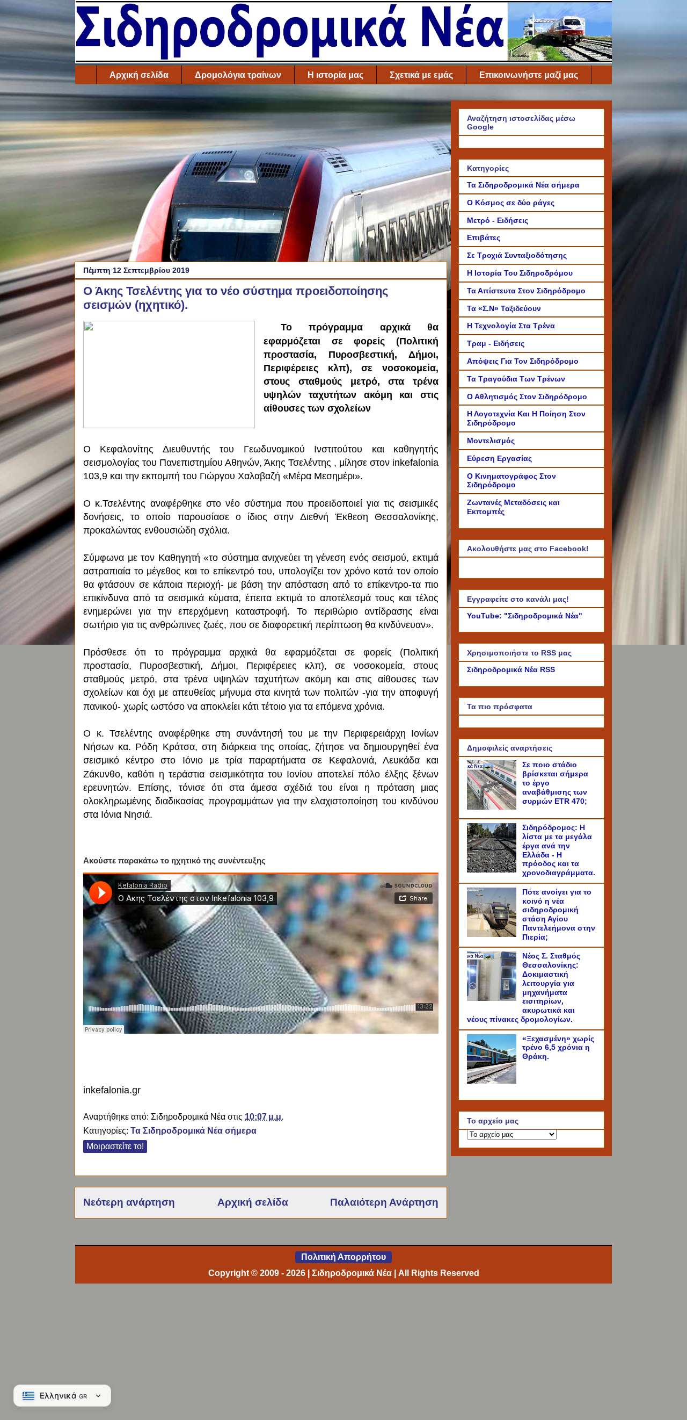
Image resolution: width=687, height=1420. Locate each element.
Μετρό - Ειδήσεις (497, 220)
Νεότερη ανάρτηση (129, 1202)
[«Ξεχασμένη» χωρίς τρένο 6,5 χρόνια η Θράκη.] (493, 1081)
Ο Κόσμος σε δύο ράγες (510, 202)
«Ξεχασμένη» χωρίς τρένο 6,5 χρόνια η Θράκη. (558, 1047)
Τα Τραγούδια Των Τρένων (516, 378)
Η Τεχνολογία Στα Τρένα (511, 325)
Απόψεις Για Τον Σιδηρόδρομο (523, 361)
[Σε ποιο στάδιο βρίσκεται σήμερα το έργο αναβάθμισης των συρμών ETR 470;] (493, 807)
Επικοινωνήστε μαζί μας (528, 75)
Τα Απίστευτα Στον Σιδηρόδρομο (526, 290)
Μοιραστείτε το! (115, 1146)
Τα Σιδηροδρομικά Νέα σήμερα (193, 1130)
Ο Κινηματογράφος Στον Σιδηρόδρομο (511, 480)
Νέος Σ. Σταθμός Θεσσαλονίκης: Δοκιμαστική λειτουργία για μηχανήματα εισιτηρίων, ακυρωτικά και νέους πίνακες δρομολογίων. (523, 987)
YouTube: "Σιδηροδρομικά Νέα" (524, 615)
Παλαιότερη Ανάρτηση (384, 1202)
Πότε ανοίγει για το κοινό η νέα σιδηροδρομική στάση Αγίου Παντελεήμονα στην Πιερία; (558, 914)
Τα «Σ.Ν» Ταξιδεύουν (504, 308)
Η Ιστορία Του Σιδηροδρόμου (520, 273)
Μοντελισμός (491, 440)
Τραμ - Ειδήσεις (495, 343)
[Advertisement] (261, 175)
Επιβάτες (483, 237)
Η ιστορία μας (335, 75)
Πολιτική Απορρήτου (343, 1257)
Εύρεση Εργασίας (499, 458)
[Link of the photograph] (169, 376)
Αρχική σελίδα (139, 75)
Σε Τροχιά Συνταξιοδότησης (517, 255)
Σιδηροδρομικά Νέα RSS (511, 669)
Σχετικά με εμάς (421, 75)
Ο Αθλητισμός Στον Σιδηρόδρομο (527, 396)
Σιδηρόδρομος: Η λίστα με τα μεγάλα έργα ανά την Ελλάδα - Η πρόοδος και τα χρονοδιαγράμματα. (558, 850)
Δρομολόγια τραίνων (238, 75)
